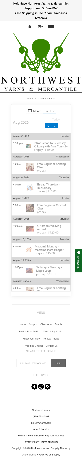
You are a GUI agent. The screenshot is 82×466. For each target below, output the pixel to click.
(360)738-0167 (41, 416)
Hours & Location (41, 429)
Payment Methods (54, 435)
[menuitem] (23, 323)
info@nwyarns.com (41, 422)
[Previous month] (48, 125)
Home (29, 98)
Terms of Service (50, 441)
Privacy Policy (31, 441)
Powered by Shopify (49, 454)
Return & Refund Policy (30, 435)
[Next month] (54, 125)
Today (56, 119)
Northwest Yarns (40, 448)
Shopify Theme (59, 448)
